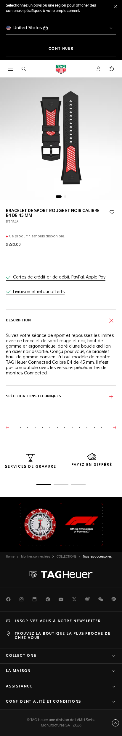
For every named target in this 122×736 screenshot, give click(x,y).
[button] (98, 69)
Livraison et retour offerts (39, 292)
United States (27, 28)
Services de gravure (30, 467)
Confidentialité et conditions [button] (43, 702)
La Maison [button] (18, 671)
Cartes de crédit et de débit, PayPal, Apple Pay (59, 277)
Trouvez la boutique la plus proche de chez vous (63, 636)
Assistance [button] (19, 686)
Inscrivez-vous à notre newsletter (58, 621)
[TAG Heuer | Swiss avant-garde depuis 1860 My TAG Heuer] (61, 574)
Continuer (82, 49)
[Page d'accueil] (61, 69)
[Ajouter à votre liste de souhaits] (112, 212)
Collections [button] (21, 656)
